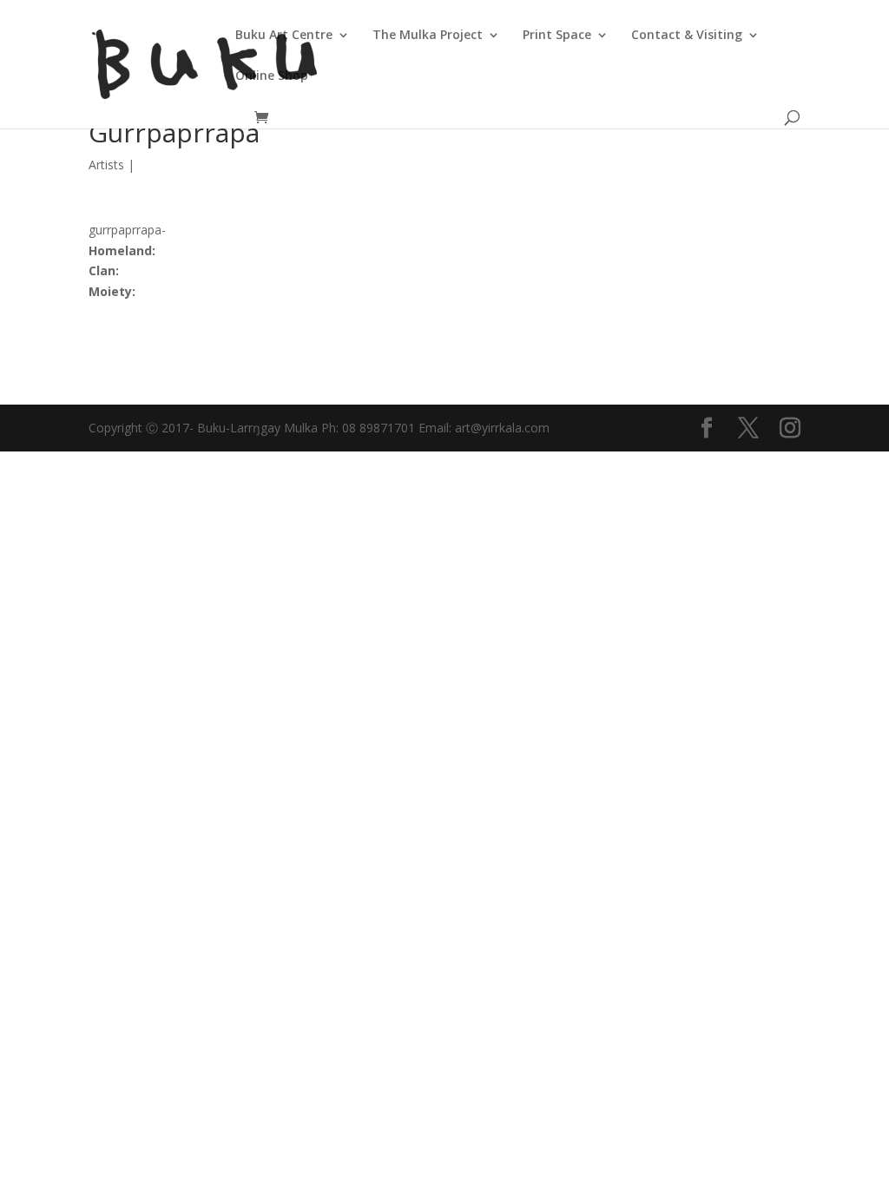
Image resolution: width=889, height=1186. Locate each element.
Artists (106, 164)
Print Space (557, 36)
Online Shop (271, 76)
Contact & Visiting (686, 36)
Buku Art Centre (284, 36)
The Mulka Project (427, 36)
